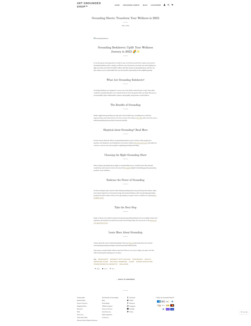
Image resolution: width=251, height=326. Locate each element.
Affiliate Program (107, 306)
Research (79, 309)
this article (139, 118)
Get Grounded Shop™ (89, 5)
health (148, 259)
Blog (145, 5)
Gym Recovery (106, 312)
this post (131, 243)
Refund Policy (81, 300)
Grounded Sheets (131, 5)
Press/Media (105, 303)
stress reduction (144, 261)
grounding (137, 259)
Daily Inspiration (107, 315)
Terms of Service (82, 303)
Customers (156, 5)
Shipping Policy (82, 306)
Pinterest (132, 303)
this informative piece (141, 143)
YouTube (132, 309)
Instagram (132, 306)
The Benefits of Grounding (110, 297)
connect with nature (120, 259)
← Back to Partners (125, 279)
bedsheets (103, 259)
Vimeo (131, 312)
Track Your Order (82, 317)
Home (117, 5)
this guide (127, 168)
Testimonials (81, 297)
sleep (131, 261)
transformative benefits (106, 264)
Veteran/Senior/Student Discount (87, 320)
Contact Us (105, 317)
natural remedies (118, 261)
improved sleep (101, 261)
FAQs (78, 312)
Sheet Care (80, 315)
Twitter (131, 300)
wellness (123, 264)
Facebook (132, 297)
